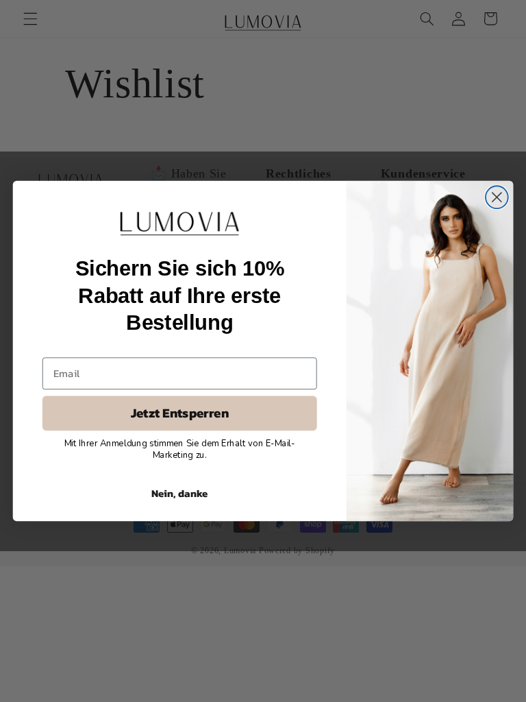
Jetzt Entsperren (180, 413)
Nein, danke (179, 492)
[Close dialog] (497, 197)
